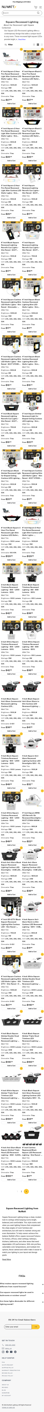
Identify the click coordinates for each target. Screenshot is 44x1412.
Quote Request (7, 1365)
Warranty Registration (11, 1370)
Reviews (5, 1387)
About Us (5, 1384)
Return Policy (7, 1373)
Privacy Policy (7, 1375)
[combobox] (22, 13)
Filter (10, 44)
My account (6, 1395)
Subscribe (6, 1392)
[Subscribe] (36, 1326)
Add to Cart (11, 103)
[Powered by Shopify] (18, 1407)
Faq (3, 1362)
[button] (35, 7)
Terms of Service (8, 1407)
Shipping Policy (8, 1367)
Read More (6, 1259)
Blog (4, 1390)
